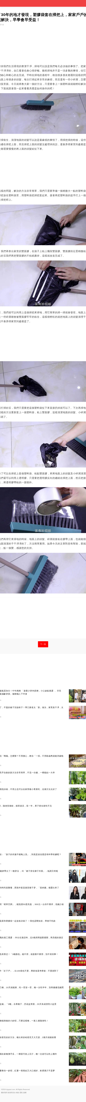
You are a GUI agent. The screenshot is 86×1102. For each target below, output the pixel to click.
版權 (24, 1092)
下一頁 (43, 644)
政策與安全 (12, 1092)
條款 (17, 1092)
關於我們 (4, 1092)
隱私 (21, 1092)
